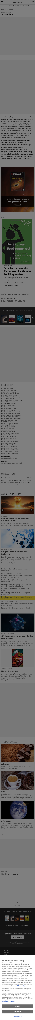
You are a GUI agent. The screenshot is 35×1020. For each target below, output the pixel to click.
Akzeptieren (17, 1006)
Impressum (25, 985)
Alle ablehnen (17, 1011)
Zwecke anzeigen (17, 1016)
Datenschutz (20, 985)
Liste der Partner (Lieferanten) (8, 1001)
